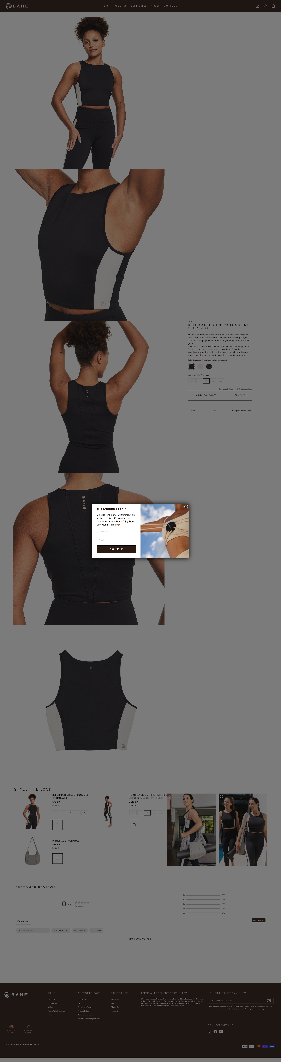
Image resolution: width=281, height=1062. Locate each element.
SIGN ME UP (116, 549)
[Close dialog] (186, 506)
